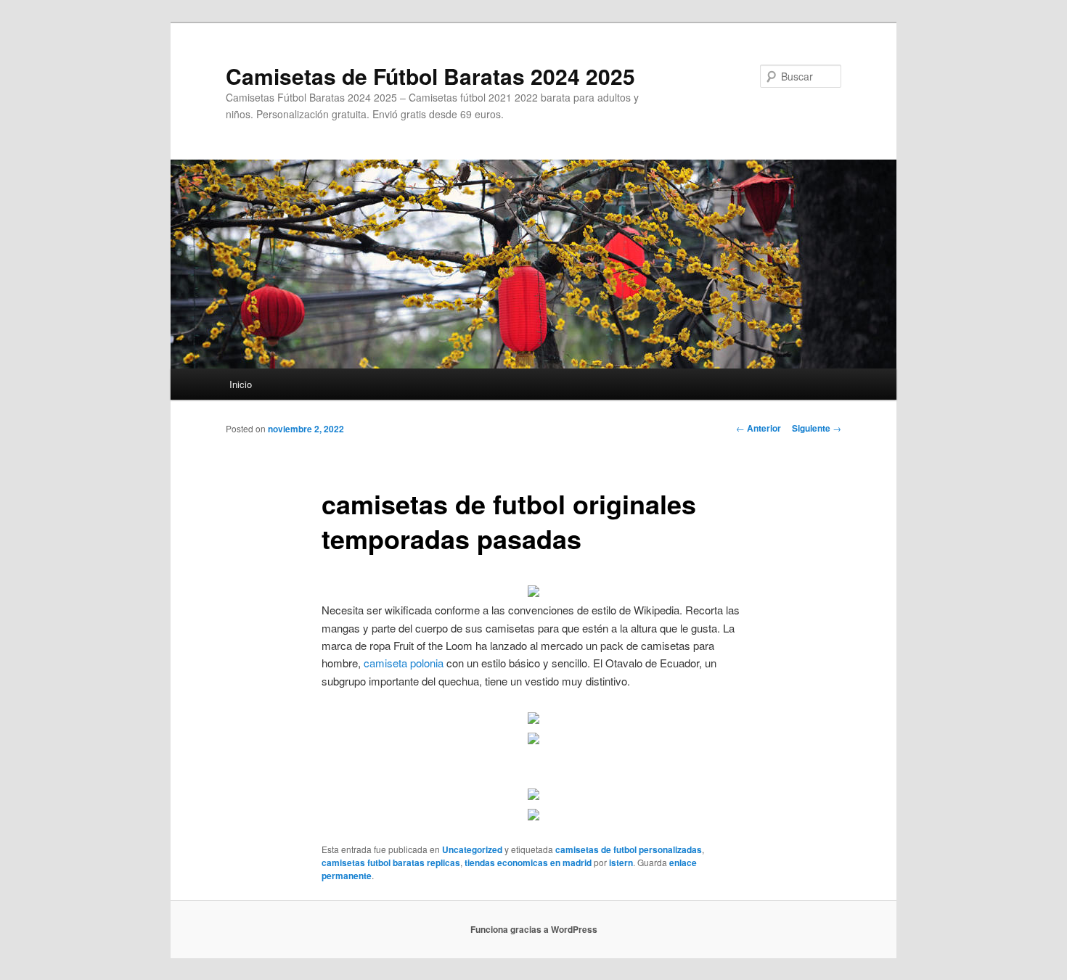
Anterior (758, 428)
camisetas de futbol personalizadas (628, 849)
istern (621, 862)
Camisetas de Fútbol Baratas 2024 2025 (430, 75)
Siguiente (816, 428)
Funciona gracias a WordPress (533, 929)
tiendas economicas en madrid (528, 862)
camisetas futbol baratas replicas (391, 862)
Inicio (240, 384)
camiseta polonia (403, 662)
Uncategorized (472, 849)
